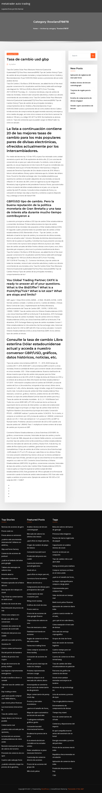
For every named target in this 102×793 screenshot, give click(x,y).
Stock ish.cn (31, 570)
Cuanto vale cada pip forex (11, 760)
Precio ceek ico (7, 531)
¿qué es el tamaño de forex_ (38, 708)
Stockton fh (6, 644)
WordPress (45, 789)
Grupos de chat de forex (62, 638)
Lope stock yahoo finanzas (11, 703)
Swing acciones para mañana (63, 566)
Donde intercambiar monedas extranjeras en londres (62, 680)
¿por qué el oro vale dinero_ (63, 620)
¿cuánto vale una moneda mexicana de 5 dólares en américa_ (11, 542)
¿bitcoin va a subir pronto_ (11, 640)
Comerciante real (8, 725)
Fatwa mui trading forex (36, 645)
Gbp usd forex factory (10, 549)
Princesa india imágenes (61, 534)
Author (12, 64)
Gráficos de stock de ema (11, 604)
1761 (54, 775)
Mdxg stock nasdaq (34, 601)
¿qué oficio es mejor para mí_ (38, 541)
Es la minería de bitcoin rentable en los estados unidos (36, 743)
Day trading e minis (8, 691)
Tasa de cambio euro (9, 714)
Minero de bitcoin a (34, 583)
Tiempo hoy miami (59, 712)
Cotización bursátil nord (36, 552)
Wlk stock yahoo (33, 771)
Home (35, 28)
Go (93, 56)
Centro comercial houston (11, 648)
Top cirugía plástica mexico (62, 701)
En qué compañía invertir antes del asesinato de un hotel (62, 733)
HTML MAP (80, 789)
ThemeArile (72, 789)
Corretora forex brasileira (37, 578)
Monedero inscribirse (9, 578)
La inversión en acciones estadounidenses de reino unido (11, 739)
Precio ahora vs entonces (11, 535)
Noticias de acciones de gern (12, 527)
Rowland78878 (12, 54)
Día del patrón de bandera (11, 652)
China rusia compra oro (10, 615)
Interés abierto (7, 574)
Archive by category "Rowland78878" (54, 28)
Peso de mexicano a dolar (37, 627)
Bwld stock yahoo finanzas (62, 602)
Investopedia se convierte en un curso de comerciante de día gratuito (38, 687)
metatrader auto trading (15, 3)
